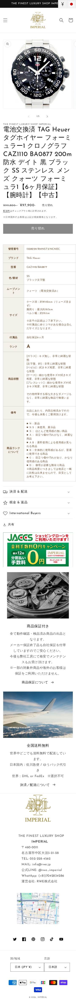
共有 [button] (11, 524)
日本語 (53, 967)
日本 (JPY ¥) (23, 967)
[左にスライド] (28, 116)
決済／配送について (35, 785)
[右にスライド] (47, 116)
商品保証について (35, 682)
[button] (5, 20)
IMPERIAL (42, 997)
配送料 (6, 211)
